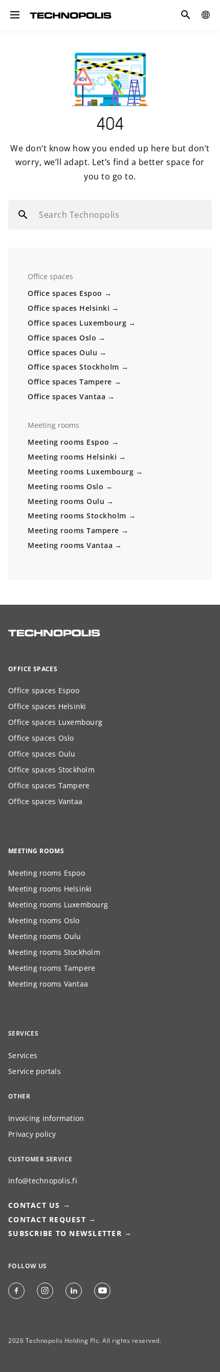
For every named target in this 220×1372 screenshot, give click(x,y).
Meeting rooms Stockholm (77, 515)
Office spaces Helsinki (68, 308)
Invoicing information (46, 1118)
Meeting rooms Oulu (66, 501)
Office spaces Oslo (62, 337)
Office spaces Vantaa (66, 396)
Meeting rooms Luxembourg (81, 471)
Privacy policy (32, 1134)
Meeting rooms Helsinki (72, 457)
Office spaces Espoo (65, 293)
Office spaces (32, 669)
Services (22, 1055)
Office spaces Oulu (62, 352)
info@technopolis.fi (42, 1180)
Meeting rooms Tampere (73, 530)
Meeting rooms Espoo (68, 442)
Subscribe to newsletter (65, 1233)
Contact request (47, 1219)
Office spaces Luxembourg (77, 323)
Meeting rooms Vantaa (70, 545)
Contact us (34, 1205)
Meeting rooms (36, 851)
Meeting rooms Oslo (65, 486)
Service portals (34, 1071)
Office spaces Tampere (70, 381)
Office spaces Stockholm (73, 367)
